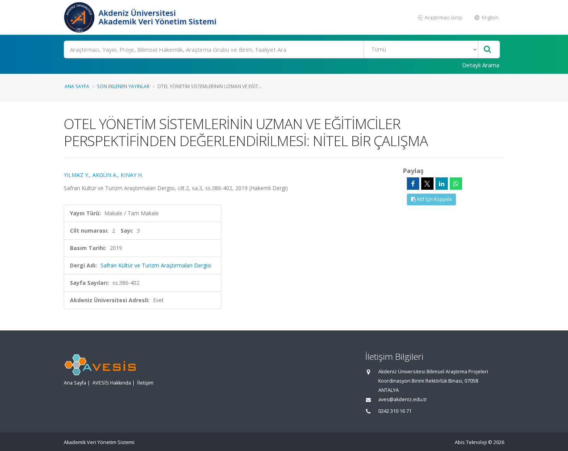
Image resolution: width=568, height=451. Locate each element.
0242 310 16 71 (395, 411)
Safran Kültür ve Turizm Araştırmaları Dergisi (155, 265)
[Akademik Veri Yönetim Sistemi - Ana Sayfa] (80, 17)
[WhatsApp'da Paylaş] (456, 183)
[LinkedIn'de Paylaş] (441, 183)
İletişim (145, 383)
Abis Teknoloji (471, 442)
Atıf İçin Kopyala (434, 199)
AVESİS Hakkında (111, 383)
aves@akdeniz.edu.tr (402, 399)
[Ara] (487, 49)
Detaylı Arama (480, 65)
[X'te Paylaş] (427, 183)
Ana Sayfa (77, 86)
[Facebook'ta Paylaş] (413, 183)
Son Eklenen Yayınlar (123, 86)
